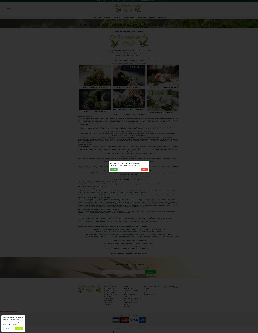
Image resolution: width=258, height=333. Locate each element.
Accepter (19, 328)
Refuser (7, 328)
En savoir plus (12, 324)
